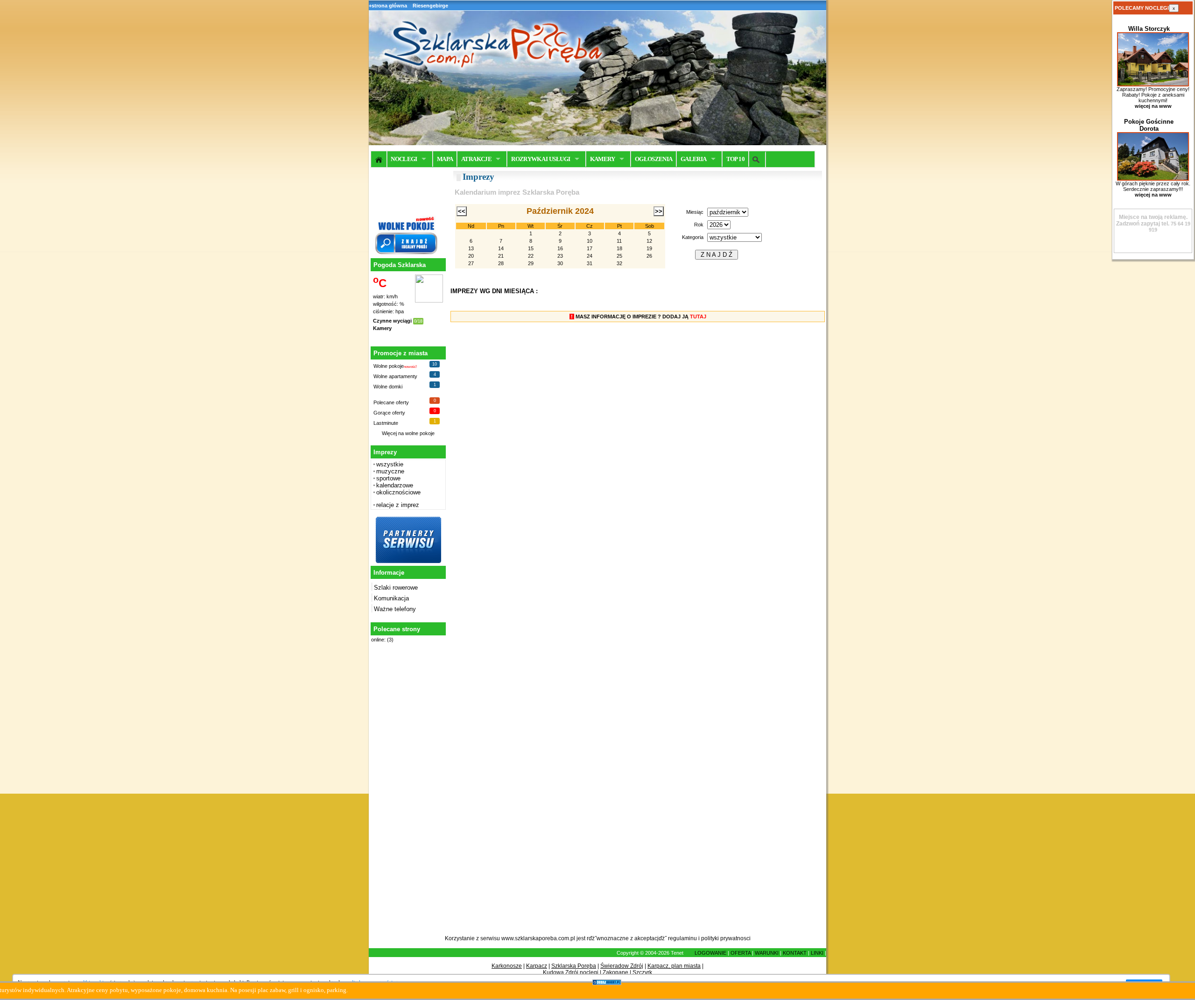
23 (560, 256)
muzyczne (390, 471)
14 (501, 248)
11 (619, 241)
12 (649, 241)
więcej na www (1153, 106)
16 (560, 248)
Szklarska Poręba (573, 966)
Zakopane (615, 972)
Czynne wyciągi (392, 321)
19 (649, 248)
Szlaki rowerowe (396, 587)
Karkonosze (507, 966)
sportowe (388, 478)
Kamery (382, 328)
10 (589, 241)
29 (531, 263)
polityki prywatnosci (726, 938)
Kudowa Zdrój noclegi (570, 972)
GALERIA (693, 158)
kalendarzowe (394, 485)
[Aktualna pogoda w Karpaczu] (429, 300)
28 (501, 263)
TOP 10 (735, 158)
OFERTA (741, 953)
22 (531, 256)
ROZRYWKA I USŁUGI (540, 158)
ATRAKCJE (476, 158)
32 (619, 263)
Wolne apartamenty (395, 376)
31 (589, 263)
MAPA (445, 158)
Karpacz (536, 966)
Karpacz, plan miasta (674, 966)
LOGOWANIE (710, 953)
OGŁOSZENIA (654, 158)
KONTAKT (795, 953)
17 (589, 248)
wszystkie (389, 464)
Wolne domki (387, 386)
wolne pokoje (420, 433)
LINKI (817, 953)
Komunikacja (391, 598)
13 (471, 248)
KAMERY (602, 158)
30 (560, 263)
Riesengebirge (430, 5)
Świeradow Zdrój (621, 966)
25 (619, 256)
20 (471, 256)
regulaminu (682, 938)
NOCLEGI (404, 158)
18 (619, 248)
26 (649, 256)
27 (471, 263)
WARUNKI (767, 953)
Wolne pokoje (388, 366)
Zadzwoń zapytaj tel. (1152, 220)
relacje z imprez (397, 504)
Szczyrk (642, 972)
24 (589, 256)
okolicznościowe (398, 492)
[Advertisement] (407, 794)
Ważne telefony (395, 609)
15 (531, 248)
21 (501, 256)
